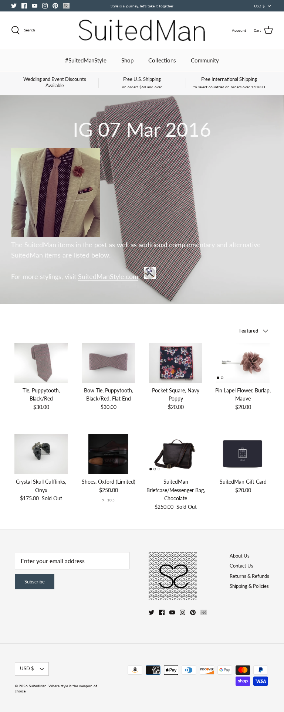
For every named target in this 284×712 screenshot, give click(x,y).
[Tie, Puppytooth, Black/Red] (41, 363)
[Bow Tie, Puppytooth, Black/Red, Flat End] (108, 363)
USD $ (259, 6)
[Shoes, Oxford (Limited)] (108, 454)
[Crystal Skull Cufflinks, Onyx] (41, 454)
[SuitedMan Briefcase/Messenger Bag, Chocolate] (176, 454)
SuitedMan (38, 686)
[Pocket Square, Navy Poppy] (176, 363)
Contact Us (241, 566)
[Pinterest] (55, 5)
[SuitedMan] (142, 30)
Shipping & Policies (249, 586)
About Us (240, 556)
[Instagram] (45, 5)
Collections (162, 60)
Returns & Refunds (249, 576)
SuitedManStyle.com (108, 276)
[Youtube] (34, 5)
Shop (127, 60)
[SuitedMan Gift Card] (243, 454)
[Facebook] (24, 5)
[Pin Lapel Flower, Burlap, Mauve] (243, 363)
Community (205, 60)
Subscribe (34, 582)
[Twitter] (14, 5)
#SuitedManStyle (85, 60)
